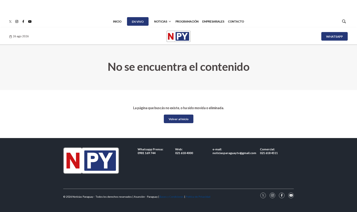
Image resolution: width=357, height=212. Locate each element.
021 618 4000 (184, 150)
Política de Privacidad (198, 196)
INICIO (117, 21)
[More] (170, 21)
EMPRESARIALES (213, 21)
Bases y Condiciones (172, 196)
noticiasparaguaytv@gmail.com (234, 150)
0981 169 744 (150, 150)
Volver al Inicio (179, 119)
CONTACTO (236, 21)
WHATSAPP (334, 36)
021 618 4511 (269, 150)
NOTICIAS (160, 21)
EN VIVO (138, 21)
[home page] (91, 160)
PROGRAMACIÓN (187, 21)
